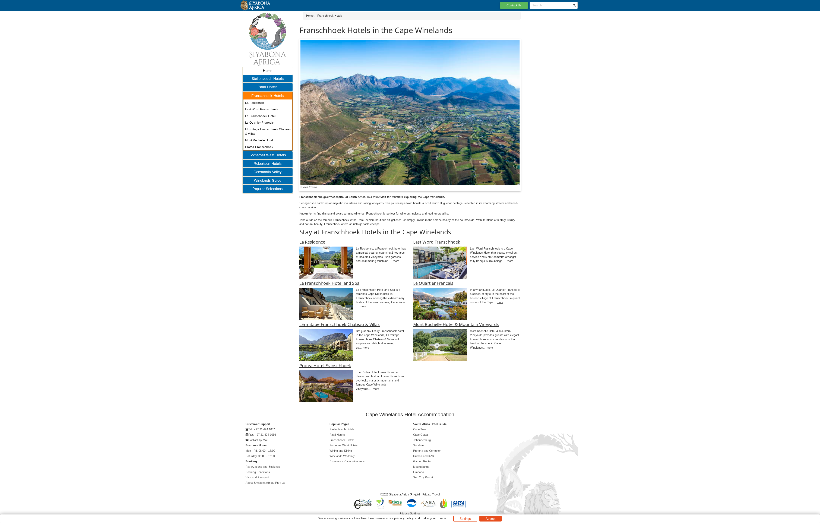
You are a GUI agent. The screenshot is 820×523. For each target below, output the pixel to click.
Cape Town (420, 429)
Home (267, 71)
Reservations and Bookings (263, 466)
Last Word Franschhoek (261, 109)
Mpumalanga (421, 466)
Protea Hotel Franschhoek (325, 365)
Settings (465, 518)
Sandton (418, 445)
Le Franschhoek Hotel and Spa (329, 283)
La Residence (254, 102)
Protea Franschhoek (259, 147)
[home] (255, 5)
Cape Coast (420, 434)
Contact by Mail (258, 440)
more (396, 261)
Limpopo (418, 472)
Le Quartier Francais (259, 122)
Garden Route (421, 461)
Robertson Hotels (268, 164)
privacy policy (404, 518)
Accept (491, 518)
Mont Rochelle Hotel (259, 140)
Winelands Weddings (342, 456)
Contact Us (514, 5)
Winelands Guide (267, 180)
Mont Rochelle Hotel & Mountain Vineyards (456, 324)
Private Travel (431, 494)
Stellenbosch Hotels (268, 79)
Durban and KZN (423, 456)
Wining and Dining (340, 450)
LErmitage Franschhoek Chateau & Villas (268, 131)
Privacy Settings (410, 513)
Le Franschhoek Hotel (260, 116)
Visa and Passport (257, 477)
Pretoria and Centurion (427, 450)
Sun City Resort (423, 477)
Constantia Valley (267, 172)
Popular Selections (267, 189)
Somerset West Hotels (267, 155)
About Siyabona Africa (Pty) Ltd (265, 482)
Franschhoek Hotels (267, 96)
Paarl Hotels (268, 87)
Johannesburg (422, 440)
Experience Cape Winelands (347, 461)
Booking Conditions (258, 472)
